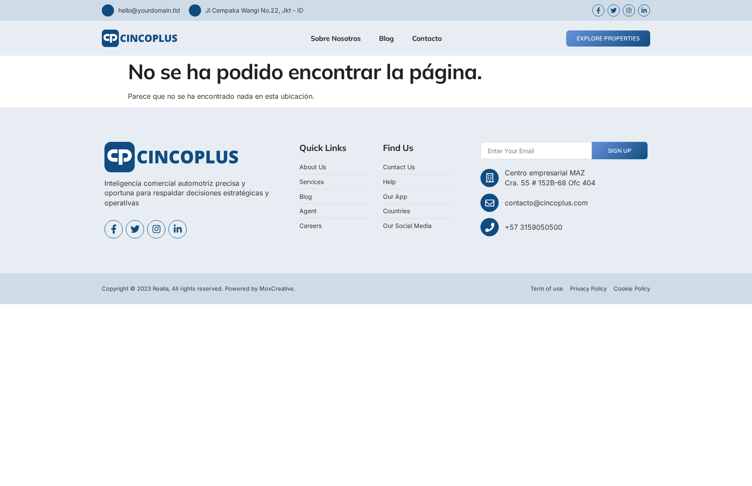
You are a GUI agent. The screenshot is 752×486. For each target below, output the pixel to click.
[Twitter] (135, 229)
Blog (386, 38)
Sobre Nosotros (336, 38)
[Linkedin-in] (177, 229)
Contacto (427, 38)
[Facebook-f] (113, 229)
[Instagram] (156, 229)
